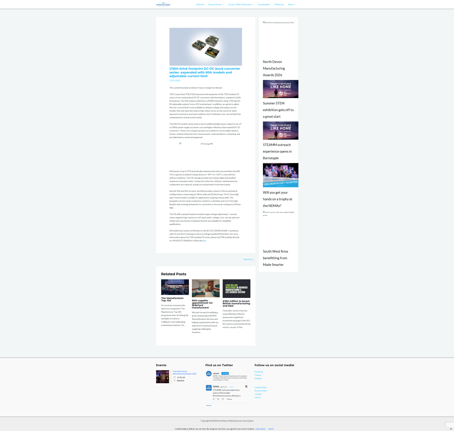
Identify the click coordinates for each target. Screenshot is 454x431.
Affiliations (279, 4)
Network (200, 4)
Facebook (259, 372)
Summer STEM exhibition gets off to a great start (278, 109)
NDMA (216, 386)
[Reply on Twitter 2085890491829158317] (214, 399)
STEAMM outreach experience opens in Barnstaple (277, 151)
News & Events (215, 4)
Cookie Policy (261, 387)
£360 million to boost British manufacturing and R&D (236, 303)
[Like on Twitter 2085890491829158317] (223, 399)
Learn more (260, 429)
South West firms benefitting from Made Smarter (275, 258)
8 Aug (231, 387)
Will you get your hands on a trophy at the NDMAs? (277, 199)
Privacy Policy (261, 390)
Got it (270, 429)
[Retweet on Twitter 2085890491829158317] (218, 399)
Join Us (258, 397)
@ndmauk (223, 387)
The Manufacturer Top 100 (172, 299)
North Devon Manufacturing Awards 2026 (274, 68)
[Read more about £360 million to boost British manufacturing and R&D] (236, 288)
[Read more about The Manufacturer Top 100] (175, 287)
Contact (258, 394)
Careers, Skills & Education (240, 4)
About (291, 4)
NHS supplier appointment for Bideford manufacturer (202, 304)
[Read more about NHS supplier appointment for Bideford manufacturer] (206, 288)
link (204, 240)
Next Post (249, 259)
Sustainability (264, 4)
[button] (223, 4)
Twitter (258, 375)
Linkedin (258, 378)
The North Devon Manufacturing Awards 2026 (184, 372)
